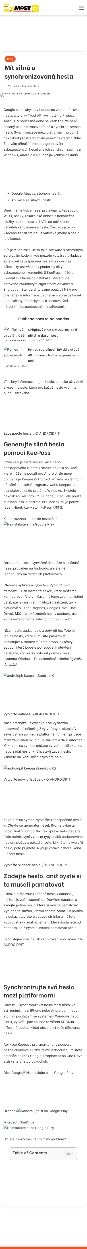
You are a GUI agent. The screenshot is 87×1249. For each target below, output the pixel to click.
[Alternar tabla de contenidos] (67, 1153)
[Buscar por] (73, 9)
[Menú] (81, 9)
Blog (10, 59)
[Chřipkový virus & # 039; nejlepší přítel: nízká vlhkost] (16, 334)
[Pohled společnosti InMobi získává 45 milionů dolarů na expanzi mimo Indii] (16, 352)
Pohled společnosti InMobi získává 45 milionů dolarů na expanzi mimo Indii (54, 355)
